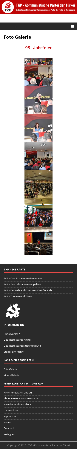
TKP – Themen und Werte (18, 296)
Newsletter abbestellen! (17, 404)
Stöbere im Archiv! (14, 351)
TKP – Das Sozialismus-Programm (23, 278)
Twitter (7, 422)
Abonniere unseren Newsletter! (21, 398)
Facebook (9, 428)
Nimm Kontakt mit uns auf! (18, 392)
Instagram (9, 434)
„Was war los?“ (12, 334)
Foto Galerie (11, 369)
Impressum (10, 416)
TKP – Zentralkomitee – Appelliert (22, 284)
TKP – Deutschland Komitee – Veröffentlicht (28, 290)
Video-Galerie (11, 375)
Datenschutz (11, 410)
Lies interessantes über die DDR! (22, 345)
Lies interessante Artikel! (18, 339)
